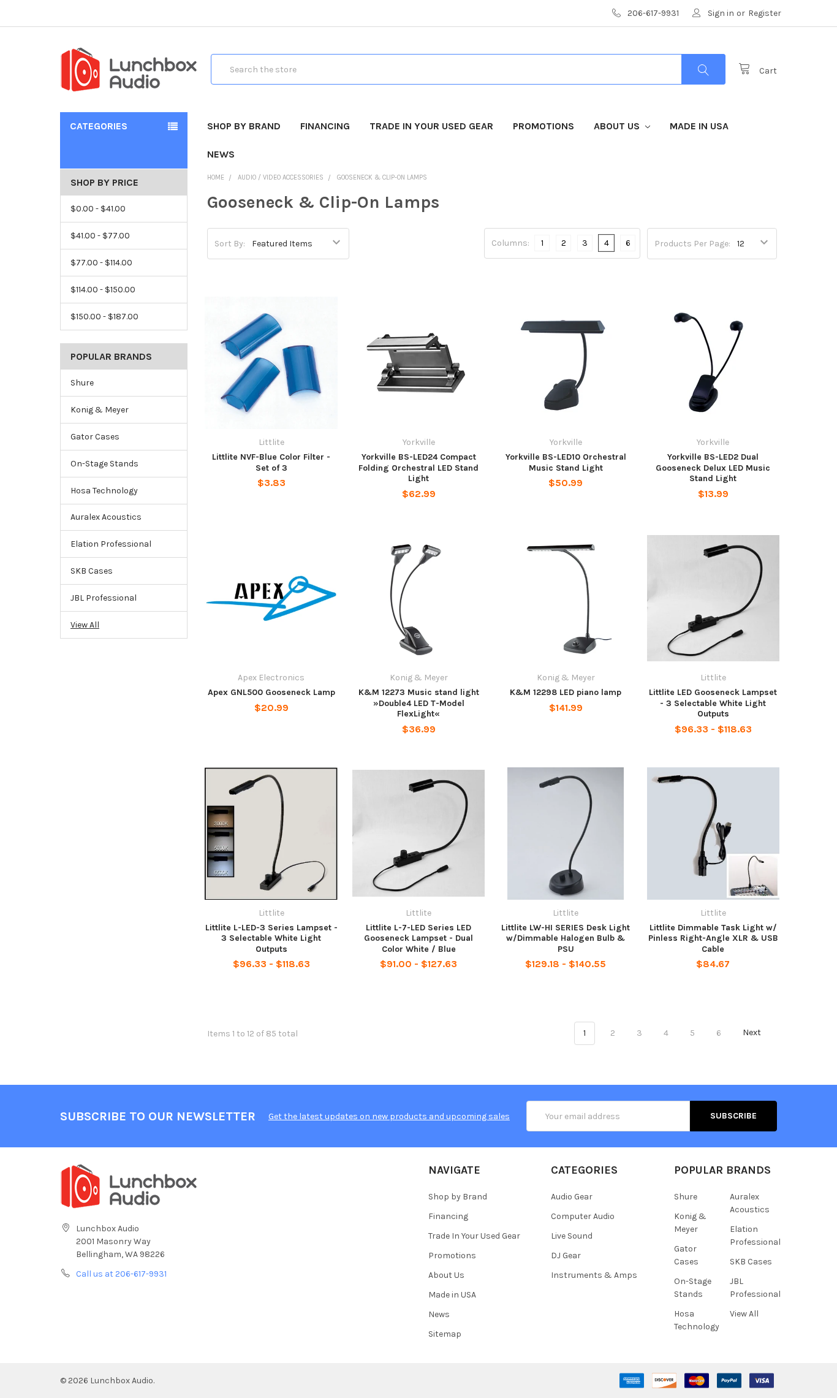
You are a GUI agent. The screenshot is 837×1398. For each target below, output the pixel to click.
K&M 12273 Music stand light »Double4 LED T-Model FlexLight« (418, 703)
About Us (618, 126)
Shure (82, 383)
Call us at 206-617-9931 (121, 1274)
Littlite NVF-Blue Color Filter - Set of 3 (271, 462)
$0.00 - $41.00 (98, 208)
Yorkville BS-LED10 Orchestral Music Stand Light (566, 462)
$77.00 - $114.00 (101, 262)
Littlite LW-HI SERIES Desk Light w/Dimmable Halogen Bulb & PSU (565, 938)
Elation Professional (110, 544)
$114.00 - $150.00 (102, 289)
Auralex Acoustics (106, 517)
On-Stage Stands (104, 463)
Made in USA (699, 126)
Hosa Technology (104, 490)
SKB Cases (91, 571)
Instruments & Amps (594, 1275)
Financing (325, 126)
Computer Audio (583, 1216)
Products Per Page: (692, 243)
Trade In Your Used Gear (431, 126)
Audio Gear (572, 1196)
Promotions (543, 126)
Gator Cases (94, 436)
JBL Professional (103, 598)
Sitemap (444, 1334)
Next (753, 1033)
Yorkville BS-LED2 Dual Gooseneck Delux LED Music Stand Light (713, 468)
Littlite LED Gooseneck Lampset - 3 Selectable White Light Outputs (713, 703)
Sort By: (229, 243)
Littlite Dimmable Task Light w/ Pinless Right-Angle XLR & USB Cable (713, 938)
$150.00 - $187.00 (104, 316)
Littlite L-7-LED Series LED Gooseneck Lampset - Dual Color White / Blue (418, 938)
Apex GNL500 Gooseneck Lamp (271, 692)
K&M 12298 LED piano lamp (565, 692)
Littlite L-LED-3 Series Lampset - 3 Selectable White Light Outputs (271, 938)
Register (764, 13)
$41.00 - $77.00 (100, 235)
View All (84, 625)
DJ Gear (566, 1255)
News (221, 154)
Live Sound (572, 1236)
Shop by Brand (244, 126)
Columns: (510, 243)
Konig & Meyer (99, 410)
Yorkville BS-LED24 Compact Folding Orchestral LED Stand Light (418, 468)
